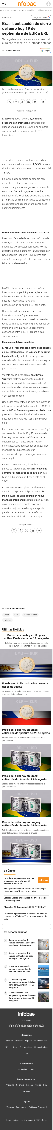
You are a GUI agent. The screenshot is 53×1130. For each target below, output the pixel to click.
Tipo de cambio (30, 615)
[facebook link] (11, 1026)
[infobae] (26, 4)
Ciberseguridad (25, 10)
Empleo (32, 1069)
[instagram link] (23, 1026)
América (9, 1041)
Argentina (10, 1085)
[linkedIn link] (41, 1026)
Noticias (6, 17)
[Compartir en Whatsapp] (9, 102)
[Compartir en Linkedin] (28, 102)
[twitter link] (17, 1026)
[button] (4, 4)
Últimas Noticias (41, 1047)
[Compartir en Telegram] (34, 102)
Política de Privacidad (38, 1107)
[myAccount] (48, 4)
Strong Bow (13, 10)
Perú (15, 1047)
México (8, 1047)
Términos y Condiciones (16, 1107)
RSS (26, 1054)
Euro (16, 615)
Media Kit (26, 1091)
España (28, 1041)
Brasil (6, 615)
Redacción (22, 1069)
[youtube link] (29, 1026)
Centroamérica (26, 1047)
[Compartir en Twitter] (22, 102)
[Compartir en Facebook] (16, 102)
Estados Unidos (40, 1041)
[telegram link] (35, 1026)
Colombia (19, 1041)
